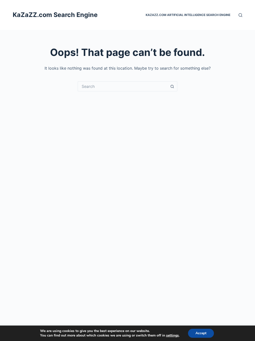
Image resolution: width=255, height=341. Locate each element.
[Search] (240, 15)
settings (172, 335)
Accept (200, 333)
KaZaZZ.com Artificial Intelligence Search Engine (188, 15)
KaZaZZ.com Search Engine (55, 14)
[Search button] (172, 86)
